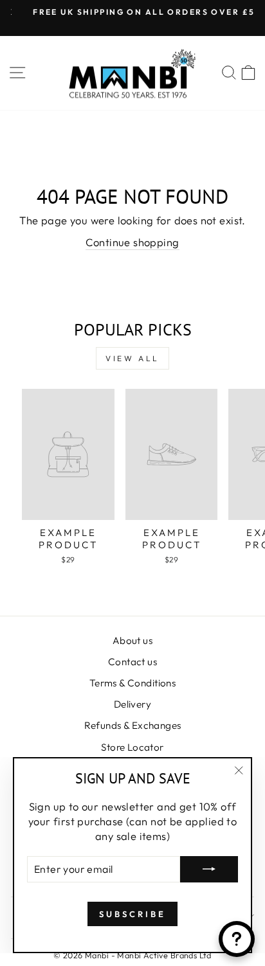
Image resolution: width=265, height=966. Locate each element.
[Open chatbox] (237, 939)
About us (132, 640)
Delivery (132, 704)
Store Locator (132, 747)
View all (132, 358)
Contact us (132, 662)
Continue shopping (132, 242)
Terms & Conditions (132, 683)
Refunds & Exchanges (132, 725)
